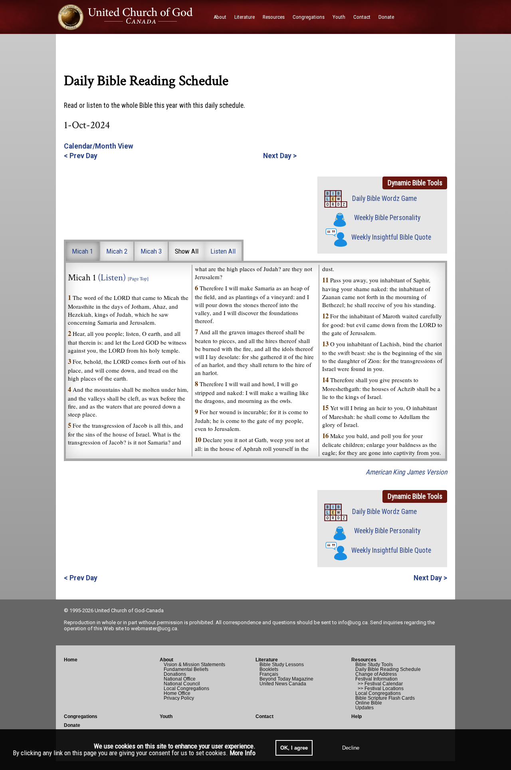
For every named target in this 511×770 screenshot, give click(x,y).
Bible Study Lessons (281, 664)
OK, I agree (294, 748)
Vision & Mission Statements (194, 664)
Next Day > (280, 156)
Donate (72, 725)
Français (268, 674)
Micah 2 (116, 251)
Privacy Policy (179, 698)
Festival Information (376, 679)
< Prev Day (80, 156)
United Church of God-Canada (129, 610)
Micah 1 (82, 251)
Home (70, 659)
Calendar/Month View (98, 146)
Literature (267, 659)
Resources (363, 659)
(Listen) (112, 278)
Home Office (177, 693)
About (166, 659)
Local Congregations (186, 688)
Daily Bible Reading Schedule (388, 669)
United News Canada (282, 683)
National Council (182, 683)
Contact (264, 716)
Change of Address (376, 674)
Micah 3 (151, 251)
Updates (364, 707)
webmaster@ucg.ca (154, 628)
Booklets (268, 669)
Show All (186, 251)
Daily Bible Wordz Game (384, 198)
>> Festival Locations (379, 688)
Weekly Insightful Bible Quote (391, 237)
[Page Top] (138, 278)
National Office (180, 679)
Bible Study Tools (374, 664)
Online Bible (368, 703)
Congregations (80, 716)
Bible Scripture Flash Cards (385, 698)
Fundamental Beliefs (186, 669)
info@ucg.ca (353, 622)
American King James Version (406, 472)
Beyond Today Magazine (286, 679)
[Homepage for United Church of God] (133, 17)
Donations (175, 674)
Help (356, 716)
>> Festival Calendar (379, 683)
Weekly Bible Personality (387, 218)
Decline (350, 748)
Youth (166, 716)
